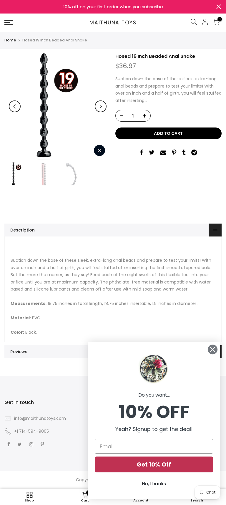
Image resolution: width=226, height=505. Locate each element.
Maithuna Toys (113, 23)
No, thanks (154, 483)
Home (10, 40)
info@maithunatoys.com (40, 418)
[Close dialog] (212, 349)
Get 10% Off (154, 464)
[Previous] (15, 106)
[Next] (101, 106)
